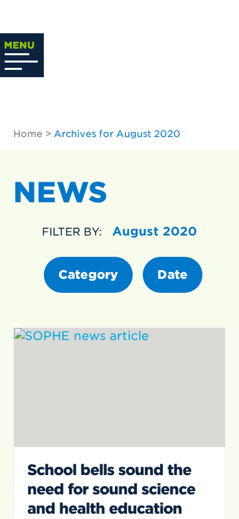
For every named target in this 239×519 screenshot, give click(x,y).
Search (210, 48)
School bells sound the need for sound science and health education (111, 489)
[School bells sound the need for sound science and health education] (119, 387)
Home (27, 133)
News (60, 192)
